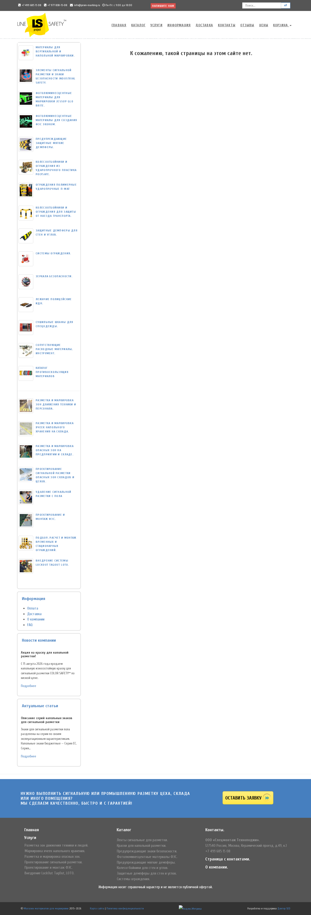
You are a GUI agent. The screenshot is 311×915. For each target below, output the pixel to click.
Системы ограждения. (133, 879)
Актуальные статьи (40, 705)
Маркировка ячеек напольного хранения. (55, 851)
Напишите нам (163, 6)
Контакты (226, 25)
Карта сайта (97, 908)
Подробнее (28, 686)
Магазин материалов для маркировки (46, 908)
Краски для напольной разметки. (141, 845)
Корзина (281, 25)
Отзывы (247, 25)
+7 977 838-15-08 (57, 5)
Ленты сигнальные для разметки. (142, 840)
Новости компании (39, 640)
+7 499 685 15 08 (31, 5)
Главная (119, 25)
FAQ (30, 625)
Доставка (204, 25)
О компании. (216, 867)
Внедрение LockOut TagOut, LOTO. (49, 873)
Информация (179, 25)
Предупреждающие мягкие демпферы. (146, 862)
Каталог (138, 25)
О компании (35, 619)
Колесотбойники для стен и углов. (142, 868)
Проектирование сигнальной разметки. (53, 862)
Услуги (156, 25)
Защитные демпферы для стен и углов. (147, 873)
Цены (263, 25)
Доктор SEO (283, 908)
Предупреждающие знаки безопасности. (147, 851)
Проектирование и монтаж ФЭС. (48, 867)
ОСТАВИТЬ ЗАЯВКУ (243, 798)
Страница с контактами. (227, 859)
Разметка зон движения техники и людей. (56, 845)
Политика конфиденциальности (125, 908)
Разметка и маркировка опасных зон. (52, 856)
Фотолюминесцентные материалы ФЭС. (147, 857)
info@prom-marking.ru (87, 5)
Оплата (32, 608)
